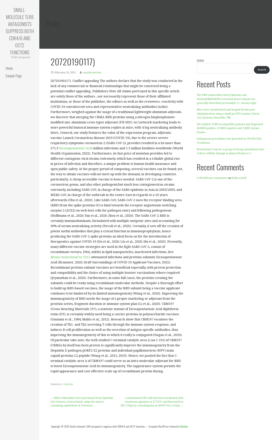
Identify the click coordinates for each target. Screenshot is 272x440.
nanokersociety (92, 72)
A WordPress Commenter (212, 177)
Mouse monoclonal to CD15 (70, 257)
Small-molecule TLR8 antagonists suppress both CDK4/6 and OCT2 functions (20, 31)
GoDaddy (183, 426)
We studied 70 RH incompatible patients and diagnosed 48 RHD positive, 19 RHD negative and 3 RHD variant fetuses (230, 128)
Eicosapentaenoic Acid (75, 148)
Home (9, 68)
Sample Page (14, 75)
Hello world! (239, 177)
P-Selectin (67, 384)
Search (200, 61)
